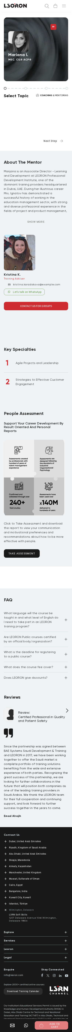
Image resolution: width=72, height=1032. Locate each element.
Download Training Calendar (23, 991)
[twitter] (49, 975)
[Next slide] (66, 712)
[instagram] (56, 976)
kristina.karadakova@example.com (37, 284)
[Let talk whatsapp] (26, 1025)
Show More (36, 221)
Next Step (50, 140)
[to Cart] (55, 6)
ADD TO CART (54, 1025)
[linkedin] (61, 976)
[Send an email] (11, 1025)
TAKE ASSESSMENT (21, 553)
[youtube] (66, 975)
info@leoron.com (13, 975)
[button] (36, 620)
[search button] (47, 6)
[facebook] (43, 975)
